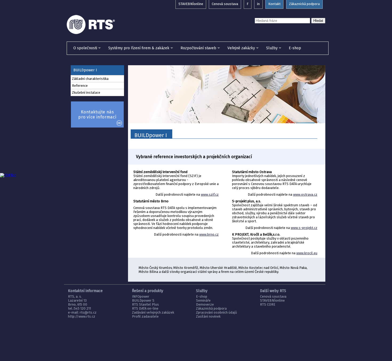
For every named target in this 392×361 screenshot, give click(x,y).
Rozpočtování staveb (198, 48)
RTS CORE (267, 304)
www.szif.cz (210, 194)
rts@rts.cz (88, 312)
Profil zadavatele (145, 316)
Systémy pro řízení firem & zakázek (138, 48)
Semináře (203, 300)
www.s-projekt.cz (304, 228)
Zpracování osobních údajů (216, 312)
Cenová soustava (273, 296)
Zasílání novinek (208, 316)
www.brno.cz (209, 234)
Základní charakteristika (90, 79)
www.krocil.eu (306, 253)
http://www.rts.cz (81, 316)
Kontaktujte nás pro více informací (97, 114)
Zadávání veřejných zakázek (153, 312)
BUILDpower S (143, 300)
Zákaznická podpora (211, 308)
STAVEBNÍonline (272, 300)
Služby (272, 48)
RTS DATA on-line (145, 308)
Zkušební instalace (86, 93)
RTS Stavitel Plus (145, 304)
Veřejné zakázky (241, 48)
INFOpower (140, 296)
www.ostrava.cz (305, 194)
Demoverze (205, 304)
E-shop (295, 48)
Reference (80, 86)
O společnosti (85, 48)
